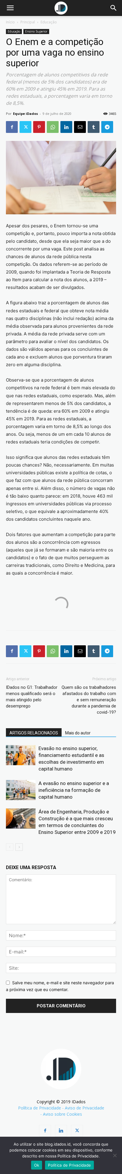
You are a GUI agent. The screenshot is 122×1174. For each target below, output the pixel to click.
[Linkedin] (66, 127)
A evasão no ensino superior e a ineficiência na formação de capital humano (73, 790)
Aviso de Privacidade (84, 1108)
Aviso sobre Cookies (62, 1114)
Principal (27, 22)
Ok (36, 1165)
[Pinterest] (39, 127)
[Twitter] (25, 127)
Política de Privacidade (39, 1108)
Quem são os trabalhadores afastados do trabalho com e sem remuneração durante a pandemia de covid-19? (89, 700)
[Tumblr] (93, 127)
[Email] (80, 127)
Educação (49, 22)
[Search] (113, 8)
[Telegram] (107, 127)
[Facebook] (12, 127)
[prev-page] (9, 847)
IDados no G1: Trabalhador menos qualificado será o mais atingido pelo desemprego (31, 697)
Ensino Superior (36, 31)
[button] (10, 8)
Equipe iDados (25, 113)
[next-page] (19, 847)
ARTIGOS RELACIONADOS (33, 733)
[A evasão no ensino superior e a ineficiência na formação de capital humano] (21, 790)
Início (10, 22)
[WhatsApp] (53, 127)
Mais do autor (78, 733)
